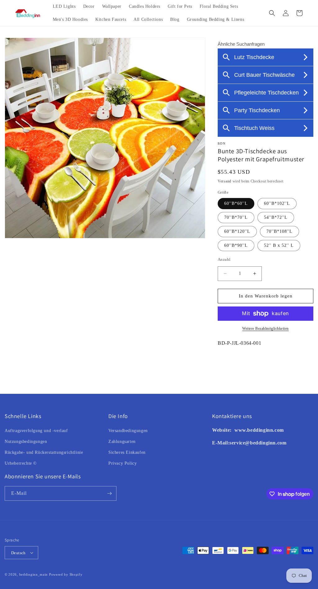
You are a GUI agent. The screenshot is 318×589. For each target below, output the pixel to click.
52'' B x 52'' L (279, 245)
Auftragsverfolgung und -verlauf (36, 430)
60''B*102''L (277, 203)
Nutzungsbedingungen (26, 441)
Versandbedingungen (128, 430)
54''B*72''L (276, 217)
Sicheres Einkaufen (127, 452)
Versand (224, 181)
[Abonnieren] (109, 493)
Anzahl (224, 259)
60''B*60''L (236, 203)
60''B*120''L (237, 231)
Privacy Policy (122, 463)
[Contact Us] (233, 430)
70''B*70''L (236, 217)
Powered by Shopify (66, 574)
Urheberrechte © (21, 463)
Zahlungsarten (122, 441)
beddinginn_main (33, 574)
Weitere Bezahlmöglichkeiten (265, 328)
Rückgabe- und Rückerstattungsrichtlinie (44, 452)
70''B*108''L (279, 231)
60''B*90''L (236, 245)
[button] (272, 13)
